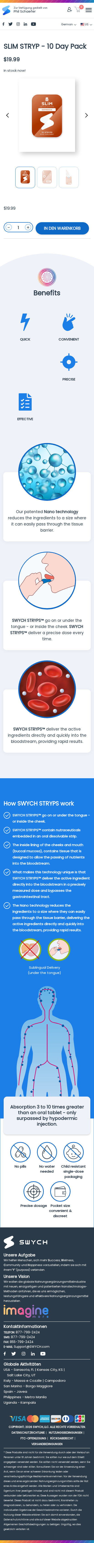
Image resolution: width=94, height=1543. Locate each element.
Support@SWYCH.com (32, 1346)
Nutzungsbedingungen (65, 1433)
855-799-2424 (22, 1342)
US (86, 24)
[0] (77, 10)
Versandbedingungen (47, 1444)
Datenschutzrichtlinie (28, 1433)
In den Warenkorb (62, 228)
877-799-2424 (28, 1332)
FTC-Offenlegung (33, 1438)
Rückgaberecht (61, 1438)
